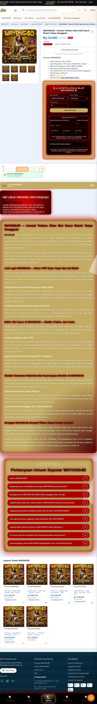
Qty (3, 166)
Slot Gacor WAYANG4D (65, 2)
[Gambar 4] (31, 69)
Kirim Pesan (9, 670)
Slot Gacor (18, 18)
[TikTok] (13, 681)
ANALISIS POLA (68, 110)
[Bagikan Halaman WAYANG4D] (92, 31)
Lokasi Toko (38, 670)
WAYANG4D (51, 2)
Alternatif (67, 700)
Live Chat (86, 700)
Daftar (48, 701)
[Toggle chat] (91, 697)
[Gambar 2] (14, 69)
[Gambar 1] (6, 69)
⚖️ (85, 10)
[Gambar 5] (6, 77)
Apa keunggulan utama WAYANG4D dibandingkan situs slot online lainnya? (41, 543)
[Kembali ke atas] (91, 692)
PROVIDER (54, 95)
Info (92, 185)
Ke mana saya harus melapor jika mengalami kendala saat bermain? (38, 535)
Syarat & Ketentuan (75, 663)
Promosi (10, 700)
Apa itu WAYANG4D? (18, 478)
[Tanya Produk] (42, 169)
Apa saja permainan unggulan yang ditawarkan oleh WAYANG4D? (37, 519)
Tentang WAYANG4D (42, 663)
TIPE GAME (73, 95)
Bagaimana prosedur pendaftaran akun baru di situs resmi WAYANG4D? (39, 511)
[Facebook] (2, 681)
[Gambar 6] (14, 77)
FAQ (35, 673)
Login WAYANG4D (36, 24)
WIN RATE (53, 102)
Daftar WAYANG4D (51, 24)
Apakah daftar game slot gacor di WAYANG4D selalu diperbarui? (36, 527)
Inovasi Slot (40, 18)
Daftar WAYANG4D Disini (70, 78)
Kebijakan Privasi (74, 666)
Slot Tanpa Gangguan (72, 18)
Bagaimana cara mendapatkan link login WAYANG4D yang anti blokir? (39, 486)
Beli (34, 169)
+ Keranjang (22, 169)
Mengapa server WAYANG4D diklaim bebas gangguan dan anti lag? (37, 495)
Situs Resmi (29, 18)
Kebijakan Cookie (74, 670)
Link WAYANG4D (54, 18)
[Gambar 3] (23, 69)
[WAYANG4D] (8, 10)
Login (29, 700)
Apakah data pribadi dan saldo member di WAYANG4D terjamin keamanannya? (42, 503)
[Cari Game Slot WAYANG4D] (23, 10)
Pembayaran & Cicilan (76, 677)
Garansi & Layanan (75, 680)
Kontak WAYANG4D (41, 666)
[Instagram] (7, 681)
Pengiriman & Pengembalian (78, 673)
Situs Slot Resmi (81, 2)
